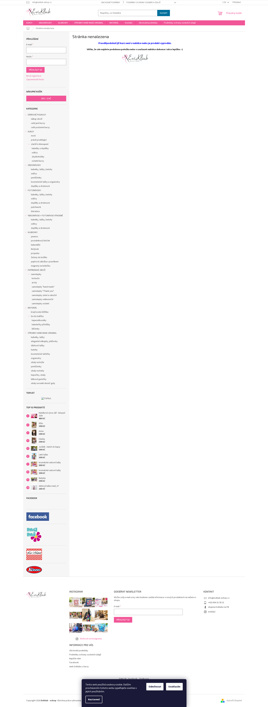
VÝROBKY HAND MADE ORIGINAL (42, 333)
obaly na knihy (37, 370)
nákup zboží (36, 119)
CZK (224, 2)
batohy (34, 349)
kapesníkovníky (39, 320)
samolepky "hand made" (43, 286)
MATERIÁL (32, 307)
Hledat (163, 13)
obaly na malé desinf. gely (43, 383)
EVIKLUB (122, 678)
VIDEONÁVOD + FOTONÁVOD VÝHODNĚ (45, 215)
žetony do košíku (39, 257)
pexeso (34, 236)
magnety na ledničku (40, 265)
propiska (35, 253)
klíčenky (35, 328)
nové (33, 135)
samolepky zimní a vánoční (44, 295)
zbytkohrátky (38, 156)
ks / (46, 98)
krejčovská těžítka (39, 312)
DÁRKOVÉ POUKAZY (37, 114)
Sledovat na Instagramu (91, 638)
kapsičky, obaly (38, 375)
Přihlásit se (35, 69)
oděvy (35, 152)
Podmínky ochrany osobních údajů (143, 2)
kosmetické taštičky (40, 354)
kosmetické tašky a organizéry (45, 182)
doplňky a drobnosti (40, 186)
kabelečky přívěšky (41, 324)
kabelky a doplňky (40, 148)
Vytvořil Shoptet (234, 700)
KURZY (31, 131)
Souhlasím (174, 686)
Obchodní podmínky (110, 2)
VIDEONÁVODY (34, 165)
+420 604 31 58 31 (216, 602)
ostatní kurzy (38, 161)
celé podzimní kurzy (40, 127)
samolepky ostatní (40, 303)
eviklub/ (212, 611)
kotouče (36, 278)
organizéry (36, 358)
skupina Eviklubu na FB (218, 607)
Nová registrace (33, 76)
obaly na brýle (37, 362)
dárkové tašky (37, 345)
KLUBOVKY (33, 232)
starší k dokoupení (39, 144)
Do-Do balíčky (37, 316)
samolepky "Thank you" (43, 291)
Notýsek (35, 249)
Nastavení (94, 699)
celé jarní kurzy (38, 123)
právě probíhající (39, 140)
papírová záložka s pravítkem (45, 261)
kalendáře (35, 244)
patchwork (36, 207)
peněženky (36, 177)
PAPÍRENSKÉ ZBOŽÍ (36, 270)
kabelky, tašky (38, 337)
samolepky (36, 274)
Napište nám (75, 658)
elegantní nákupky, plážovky (44, 341)
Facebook (74, 662)
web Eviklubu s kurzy (79, 666)
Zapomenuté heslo (35, 79)
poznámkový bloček (40, 240)
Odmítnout (155, 686)
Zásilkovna (144, 678)
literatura (35, 211)
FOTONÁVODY (34, 190)
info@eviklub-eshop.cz (219, 598)
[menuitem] (29, 22)
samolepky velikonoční (42, 299)
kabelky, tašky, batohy (41, 169)
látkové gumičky (38, 379)
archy (34, 282)
